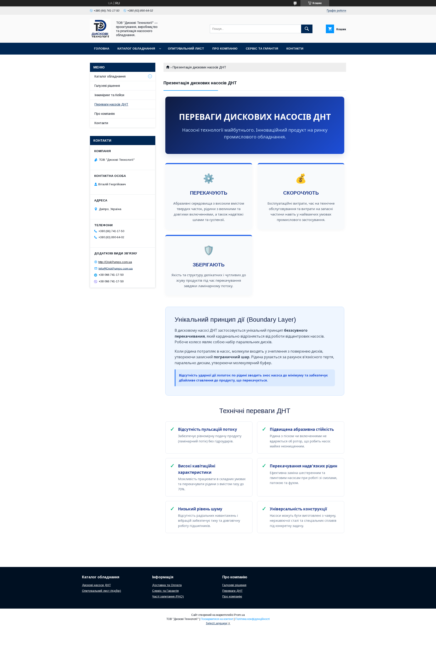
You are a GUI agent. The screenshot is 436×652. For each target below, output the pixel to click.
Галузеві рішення (107, 86)
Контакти (294, 48)
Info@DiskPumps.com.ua (116, 268)
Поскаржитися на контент (217, 619)
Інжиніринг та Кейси (109, 95)
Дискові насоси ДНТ (96, 585)
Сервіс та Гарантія (262, 48)
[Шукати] (306, 29)
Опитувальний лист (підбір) (101, 590)
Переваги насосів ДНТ (111, 104)
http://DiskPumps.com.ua (115, 262)
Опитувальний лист (186, 48)
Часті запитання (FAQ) (168, 596)
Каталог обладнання (136, 48)
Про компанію (225, 48)
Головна (101, 48)
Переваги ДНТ (232, 590)
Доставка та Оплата (167, 585)
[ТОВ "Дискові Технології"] (100, 37)
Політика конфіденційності (252, 619)
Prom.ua (239, 615)
